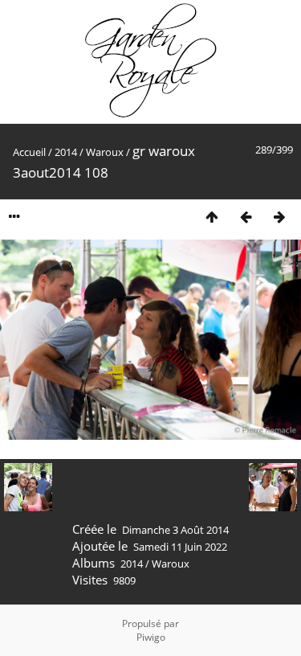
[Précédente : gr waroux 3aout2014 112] (245, 216)
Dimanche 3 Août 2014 (175, 530)
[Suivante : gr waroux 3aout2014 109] (279, 216)
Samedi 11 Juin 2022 (180, 546)
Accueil (29, 152)
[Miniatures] (212, 216)
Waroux (105, 152)
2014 (66, 152)
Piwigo (150, 637)
